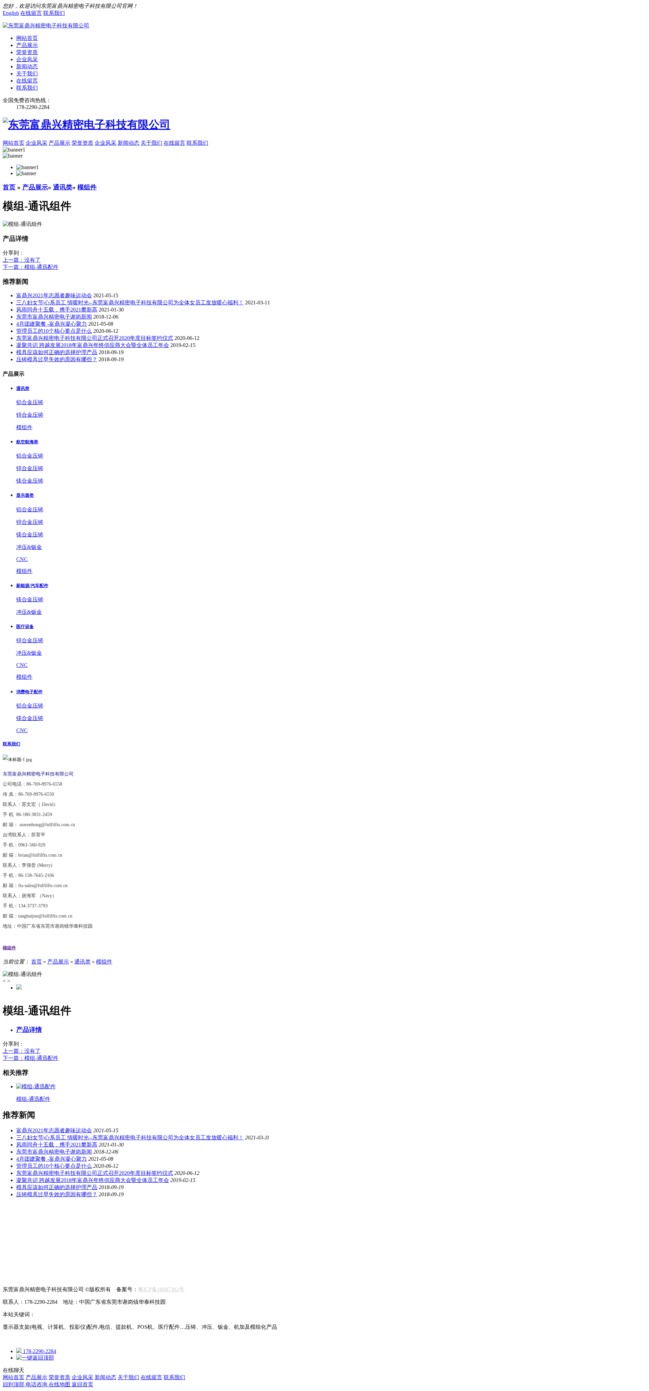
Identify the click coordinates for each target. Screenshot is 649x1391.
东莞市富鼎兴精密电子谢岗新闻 (54, 317)
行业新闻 (13, 1242)
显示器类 (47, 1228)
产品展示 (27, 45)
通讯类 (62, 187)
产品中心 (13, 1221)
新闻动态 (27, 66)
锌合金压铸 (29, 415)
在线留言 (31, 13)
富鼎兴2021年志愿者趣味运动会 (54, 295)
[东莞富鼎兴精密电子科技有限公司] (46, 25)
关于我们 (27, 73)
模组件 (87, 187)
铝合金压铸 (29, 402)
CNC (22, 559)
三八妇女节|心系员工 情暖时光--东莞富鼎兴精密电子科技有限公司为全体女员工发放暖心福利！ (130, 302)
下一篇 (30, 267)
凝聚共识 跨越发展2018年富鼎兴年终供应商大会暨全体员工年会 (92, 345)
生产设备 (70, 1214)
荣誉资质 (27, 52)
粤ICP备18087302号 (161, 1289)
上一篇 (22, 260)
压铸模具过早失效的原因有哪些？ (56, 359)
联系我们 (54, 13)
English (11, 13)
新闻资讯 (13, 1235)
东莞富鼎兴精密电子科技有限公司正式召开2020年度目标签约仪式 (94, 338)
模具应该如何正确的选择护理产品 (56, 352)
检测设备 (99, 1214)
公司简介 (13, 1214)
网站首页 (27, 38)
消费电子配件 (155, 1228)
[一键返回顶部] (35, 1358)
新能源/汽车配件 (84, 1228)
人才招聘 (13, 1271)
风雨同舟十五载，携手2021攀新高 (56, 309)
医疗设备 (122, 1228)
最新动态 (42, 1242)
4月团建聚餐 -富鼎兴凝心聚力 (51, 324)
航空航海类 (16, 1228)
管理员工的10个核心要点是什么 (54, 331)
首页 (9, 187)
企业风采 (27, 59)
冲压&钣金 (29, 547)
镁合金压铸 (29, 481)
